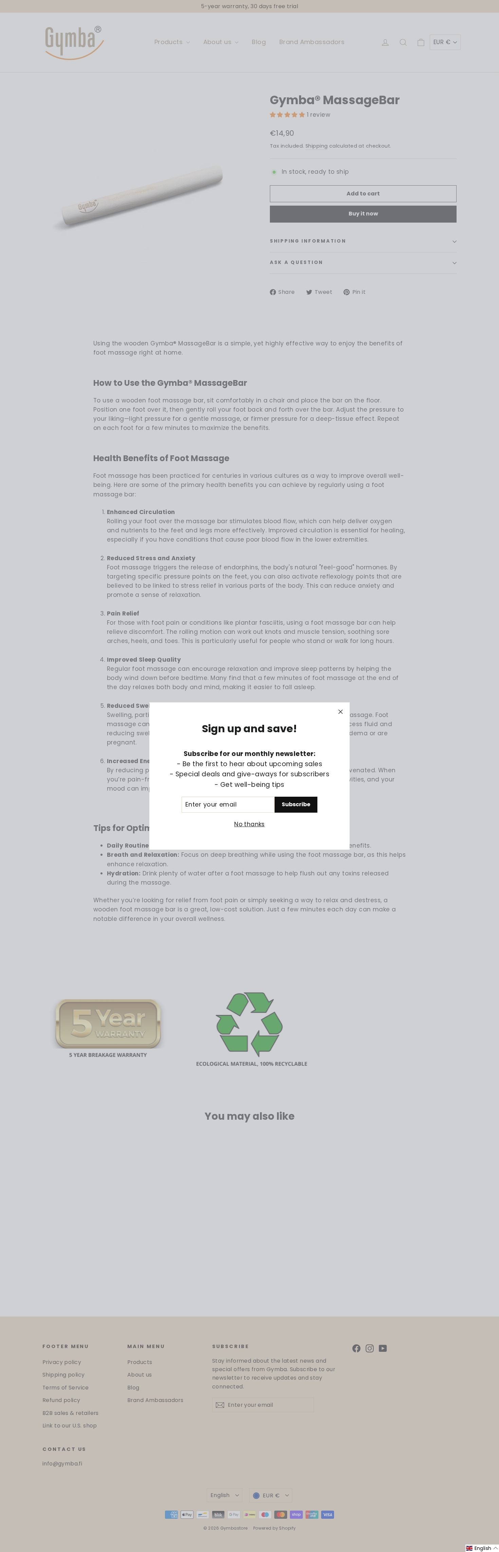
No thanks (249, 824)
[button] (482, 1548)
